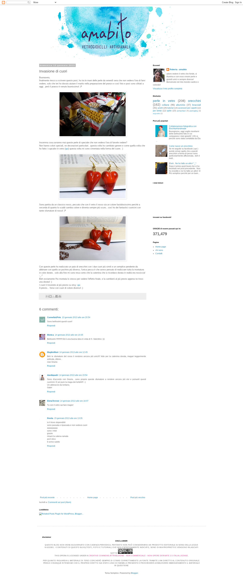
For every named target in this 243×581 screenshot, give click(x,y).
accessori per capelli (187, 108)
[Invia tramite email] (47, 296)
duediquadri (52, 375)
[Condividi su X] (53, 296)
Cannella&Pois (54, 317)
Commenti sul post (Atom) (59, 502)
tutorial (170, 108)
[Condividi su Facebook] (56, 296)
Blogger (134, 573)
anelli (160, 108)
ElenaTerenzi (53, 401)
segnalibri (156, 113)
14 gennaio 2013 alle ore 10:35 (69, 335)
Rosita (50, 418)
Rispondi (51, 326)
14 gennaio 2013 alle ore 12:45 (73, 352)
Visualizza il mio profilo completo (167, 88)
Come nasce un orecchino (181, 146)
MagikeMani (52, 352)
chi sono (159, 250)
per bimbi (157, 111)
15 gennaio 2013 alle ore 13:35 (68, 418)
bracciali (196, 104)
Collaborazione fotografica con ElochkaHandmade (183, 127)
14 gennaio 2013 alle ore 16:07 (74, 401)
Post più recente (47, 497)
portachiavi (181, 111)
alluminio (180, 104)
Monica (50, 335)
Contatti (158, 253)
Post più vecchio (137, 497)
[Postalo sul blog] (50, 296)
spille (169, 111)
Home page (92, 497)
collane (165, 104)
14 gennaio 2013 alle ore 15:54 (73, 375)
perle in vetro (164, 101)
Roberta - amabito (178, 69)
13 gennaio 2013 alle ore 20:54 (76, 317)
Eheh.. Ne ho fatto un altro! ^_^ (182, 163)
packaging (193, 111)
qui (66, 148)
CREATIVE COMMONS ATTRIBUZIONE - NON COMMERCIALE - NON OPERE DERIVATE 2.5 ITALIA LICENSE (138, 556)
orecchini (194, 101)
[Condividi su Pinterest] (59, 296)
